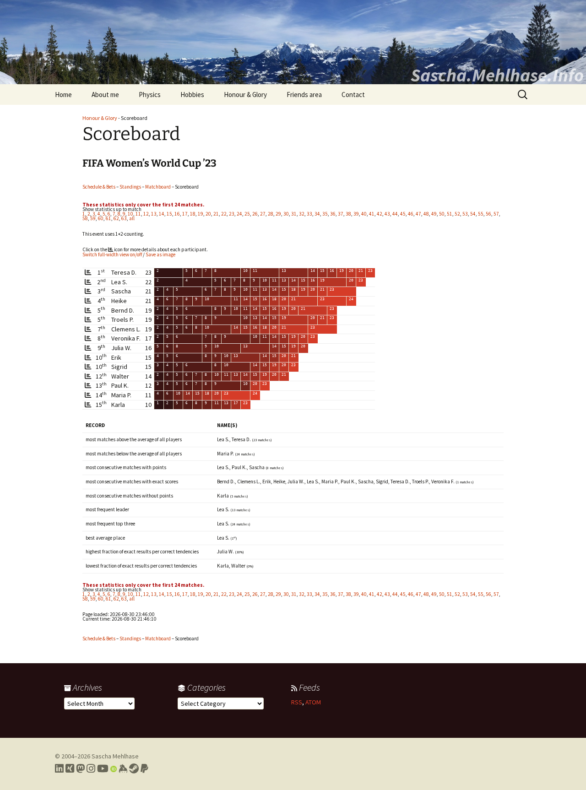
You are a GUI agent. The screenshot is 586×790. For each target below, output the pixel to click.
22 (224, 214)
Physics (150, 94)
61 (108, 218)
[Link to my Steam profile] (134, 768)
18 (192, 214)
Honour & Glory (245, 94)
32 (301, 214)
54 (473, 214)
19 (200, 214)
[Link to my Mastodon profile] (80, 768)
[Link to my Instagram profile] (91, 768)
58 (85, 218)
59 (93, 218)
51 (449, 214)
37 (340, 214)
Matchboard (158, 187)
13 (154, 214)
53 (465, 214)
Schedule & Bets (98, 187)
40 (364, 214)
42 (379, 214)
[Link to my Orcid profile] (113, 768)
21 (216, 214)
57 (496, 214)
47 (418, 214)
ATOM (313, 702)
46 (410, 214)
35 (325, 214)
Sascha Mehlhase (115, 756)
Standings (130, 187)
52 (457, 214)
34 (317, 214)
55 (480, 214)
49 (434, 214)
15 (169, 214)
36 (333, 214)
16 (177, 214)
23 (231, 214)
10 (130, 214)
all (132, 218)
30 (286, 214)
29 (278, 214)
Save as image (160, 254)
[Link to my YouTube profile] (103, 768)
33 (309, 214)
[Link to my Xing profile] (69, 768)
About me (105, 94)
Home (63, 94)
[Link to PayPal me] (144, 768)
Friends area (304, 94)
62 (116, 218)
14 (161, 214)
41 (371, 214)
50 (442, 214)
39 (356, 214)
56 (488, 214)
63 (124, 218)
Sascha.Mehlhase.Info (497, 75)
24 (239, 214)
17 (185, 214)
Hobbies (192, 94)
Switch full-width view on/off (112, 254)
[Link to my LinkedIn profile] (59, 768)
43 (387, 214)
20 (208, 214)
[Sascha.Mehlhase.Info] (293, 42)
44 (395, 214)
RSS (296, 702)
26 (255, 214)
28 (270, 214)
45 (403, 214)
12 (146, 214)
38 (348, 214)
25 (247, 214)
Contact (353, 94)
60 (100, 218)
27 (263, 214)
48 (426, 214)
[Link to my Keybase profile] (123, 768)
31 (294, 214)
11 (138, 214)
